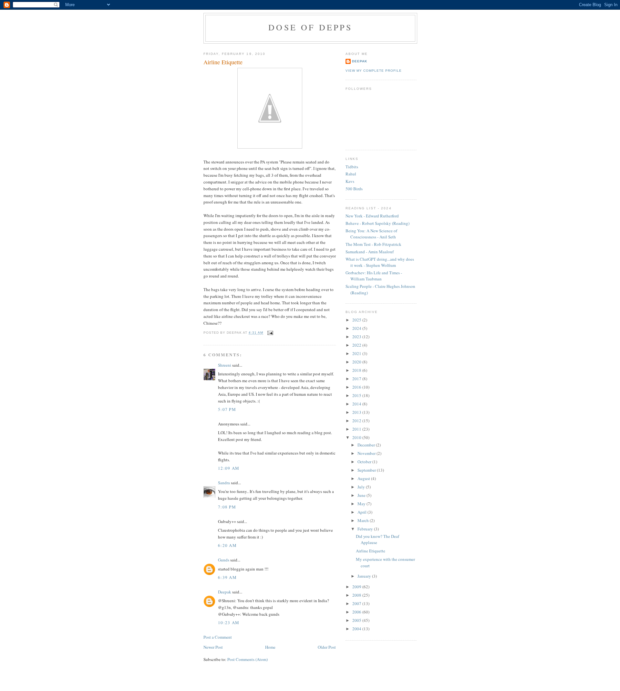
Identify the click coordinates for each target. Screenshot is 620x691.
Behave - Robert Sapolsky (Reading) (377, 223)
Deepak (224, 592)
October (364, 462)
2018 (357, 370)
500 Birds (354, 189)
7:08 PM (227, 507)
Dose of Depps (310, 27)
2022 (357, 345)
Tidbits (352, 167)
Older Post (327, 647)
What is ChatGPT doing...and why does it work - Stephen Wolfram (380, 262)
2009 (357, 587)
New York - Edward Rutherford (372, 216)
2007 (357, 603)
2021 (357, 353)
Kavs (350, 181)
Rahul (351, 174)
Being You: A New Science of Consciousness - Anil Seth (371, 234)
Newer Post (213, 647)
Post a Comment (217, 637)
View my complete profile (374, 70)
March (363, 520)
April (362, 512)
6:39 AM (227, 577)
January (364, 576)
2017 (357, 379)
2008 (357, 595)
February (365, 529)
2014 (357, 404)
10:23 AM (228, 622)
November (367, 453)
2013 (357, 412)
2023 (357, 337)
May (362, 504)
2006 (357, 612)
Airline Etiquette (223, 62)
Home (270, 647)
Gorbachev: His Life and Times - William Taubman (374, 276)
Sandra (224, 483)
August (364, 478)
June (362, 495)
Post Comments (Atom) (247, 659)
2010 (357, 437)
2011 (357, 429)
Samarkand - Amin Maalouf (370, 252)
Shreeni (224, 365)
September (367, 470)
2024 (357, 328)
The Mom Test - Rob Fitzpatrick (373, 244)
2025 (357, 320)
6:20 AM (227, 545)
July (361, 487)
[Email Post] (269, 333)
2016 (357, 387)
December (366, 445)
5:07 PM (227, 409)
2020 (357, 362)
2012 (357, 421)
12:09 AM (228, 468)
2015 (357, 395)
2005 (357, 620)
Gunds (223, 560)
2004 (357, 629)
